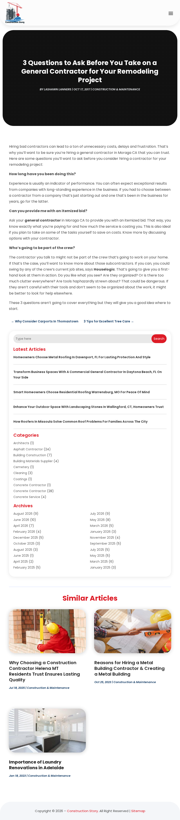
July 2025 (97, 549)
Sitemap (138, 811)
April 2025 (20, 561)
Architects (21, 443)
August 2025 (22, 549)
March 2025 (99, 561)
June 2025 (21, 555)
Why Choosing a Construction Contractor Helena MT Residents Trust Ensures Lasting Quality (44, 671)
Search (159, 338)
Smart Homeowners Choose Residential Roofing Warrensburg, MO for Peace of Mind (81, 392)
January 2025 (100, 567)
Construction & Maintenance (116, 89)
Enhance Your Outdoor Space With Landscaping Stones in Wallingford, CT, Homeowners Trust (88, 407)
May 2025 (97, 555)
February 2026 (24, 531)
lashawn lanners (57, 89)
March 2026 (99, 526)
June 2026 (21, 520)
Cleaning (20, 473)
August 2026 (22, 513)
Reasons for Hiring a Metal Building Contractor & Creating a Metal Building (129, 668)
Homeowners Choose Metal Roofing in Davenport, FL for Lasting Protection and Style (82, 357)
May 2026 (97, 520)
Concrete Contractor (29, 485)
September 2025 (102, 543)
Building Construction (29, 455)
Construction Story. (83, 811)
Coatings (20, 479)
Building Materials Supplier (33, 461)
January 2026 (100, 531)
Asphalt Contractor (28, 449)
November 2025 (102, 537)
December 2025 (25, 537)
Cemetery (21, 467)
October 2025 (23, 543)
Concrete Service (26, 497)
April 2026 (20, 526)
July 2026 (97, 513)
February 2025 (24, 567)
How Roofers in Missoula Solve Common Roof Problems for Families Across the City (80, 421)
